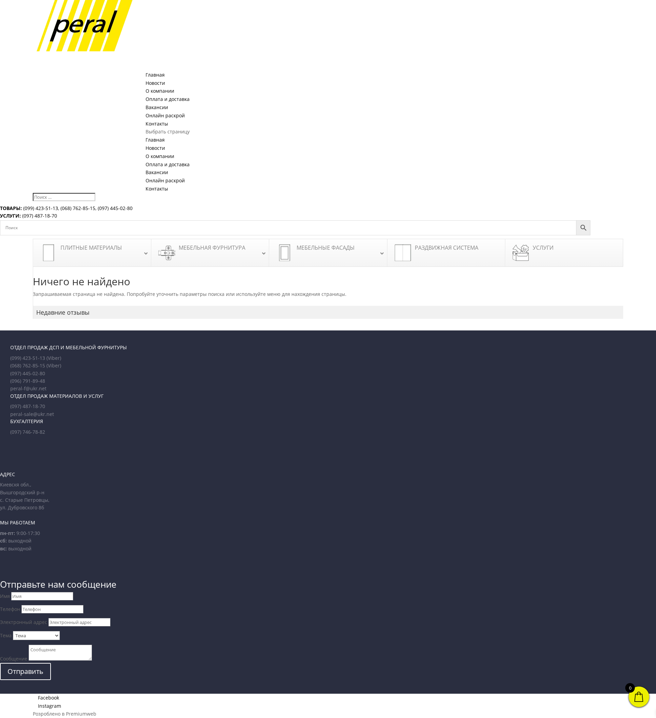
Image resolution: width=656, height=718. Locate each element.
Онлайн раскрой (165, 180)
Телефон (10, 609)
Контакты (157, 188)
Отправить (25, 671)
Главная (155, 139)
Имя (5, 596)
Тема (6, 635)
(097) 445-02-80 (115, 208)
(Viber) (53, 358)
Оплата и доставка (168, 164)
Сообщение (13, 658)
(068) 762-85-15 (77, 208)
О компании (160, 156)
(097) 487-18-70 (39, 215)
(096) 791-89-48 (27, 381)
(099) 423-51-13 (40, 208)
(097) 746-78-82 (27, 432)
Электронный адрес (23, 622)
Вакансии (157, 172)
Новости (155, 148)
